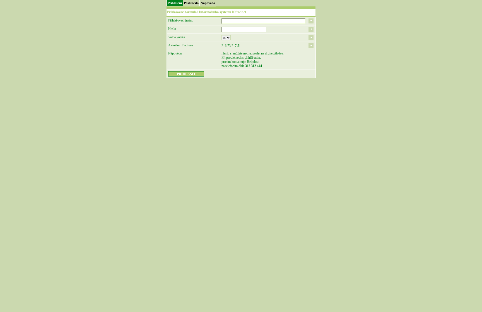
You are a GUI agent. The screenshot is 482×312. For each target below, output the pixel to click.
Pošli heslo (191, 3)
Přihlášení (175, 3)
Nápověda (208, 3)
